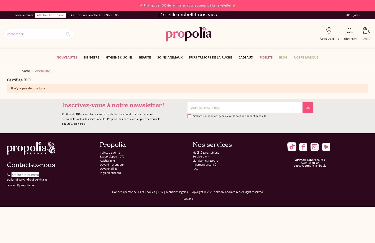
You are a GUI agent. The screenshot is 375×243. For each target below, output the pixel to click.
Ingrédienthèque (111, 172)
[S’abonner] (308, 107)
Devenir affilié (108, 168)
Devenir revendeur (112, 164)
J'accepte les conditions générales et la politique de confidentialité (229, 115)
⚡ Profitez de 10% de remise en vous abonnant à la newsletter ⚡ (187, 5)
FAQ (195, 168)
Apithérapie (107, 160)
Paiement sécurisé (204, 164)
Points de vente (110, 152)
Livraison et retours (205, 160)
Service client (201, 156)
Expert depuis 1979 (112, 156)
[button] (306, 57)
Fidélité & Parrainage (206, 152)
